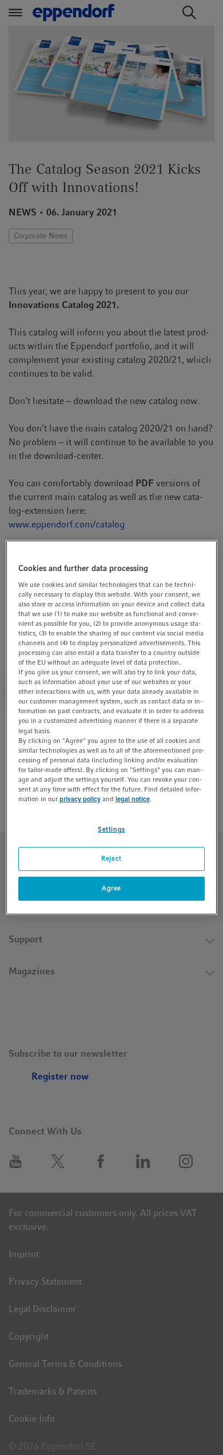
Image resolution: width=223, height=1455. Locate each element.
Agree (111, 888)
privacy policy (80, 799)
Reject (111, 858)
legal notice (133, 799)
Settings (111, 829)
